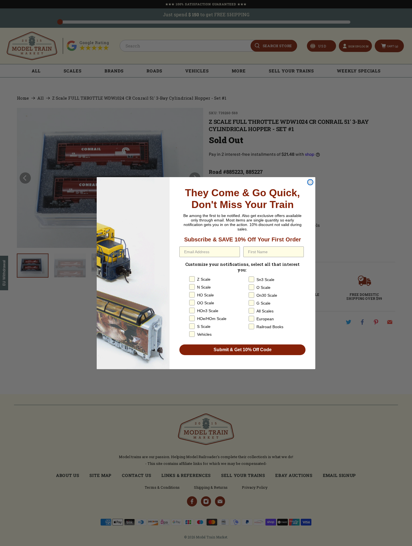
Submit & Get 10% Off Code (243, 349)
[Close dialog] (310, 182)
